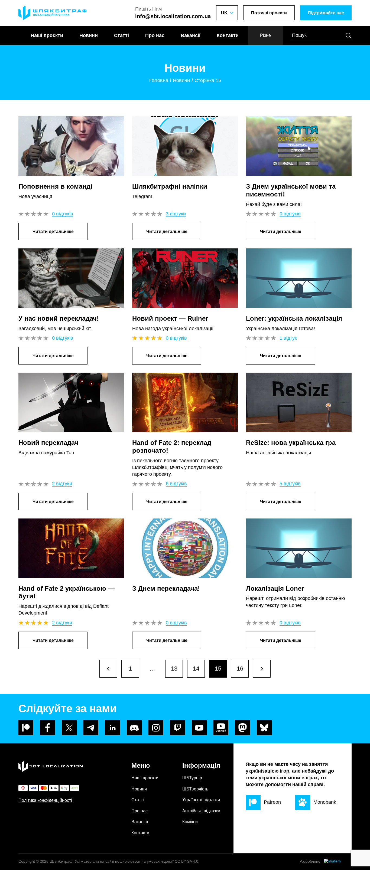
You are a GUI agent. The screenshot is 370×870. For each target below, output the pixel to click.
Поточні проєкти (269, 13)
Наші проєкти (47, 35)
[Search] (348, 35)
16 (240, 668)
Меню (140, 765)
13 (174, 668)
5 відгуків (290, 483)
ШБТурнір (192, 778)
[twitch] (177, 727)
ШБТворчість (195, 789)
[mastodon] (242, 727)
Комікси (190, 821)
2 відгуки (62, 483)
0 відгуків (62, 213)
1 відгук (288, 338)
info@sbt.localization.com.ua (173, 16)
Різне (265, 35)
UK (224, 13)
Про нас (154, 35)
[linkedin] (112, 727)
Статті (121, 35)
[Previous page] (262, 669)
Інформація (201, 765)
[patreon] (25, 727)
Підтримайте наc (326, 13)
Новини (88, 35)
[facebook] (47, 727)
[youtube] (199, 727)
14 (196, 668)
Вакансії (190, 35)
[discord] (134, 727)
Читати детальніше (53, 231)
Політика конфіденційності (45, 800)
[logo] (52, 13)
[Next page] (108, 669)
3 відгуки (176, 213)
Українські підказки (201, 799)
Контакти (228, 35)
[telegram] (90, 727)
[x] (69, 727)
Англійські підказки (201, 811)
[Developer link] (338, 862)
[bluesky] (264, 727)
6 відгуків (176, 483)
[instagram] (155, 727)
